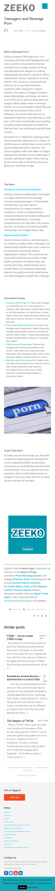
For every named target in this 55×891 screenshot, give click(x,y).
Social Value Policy (10, 835)
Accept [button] (22, 887)
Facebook (12, 600)
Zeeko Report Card (18, 586)
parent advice (41, 609)
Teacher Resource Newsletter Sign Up (17, 847)
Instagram (27, 600)
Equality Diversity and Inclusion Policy (17, 825)
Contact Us (8, 815)
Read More (32, 887)
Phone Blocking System (28, 575)
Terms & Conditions (11, 841)
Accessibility (8, 838)
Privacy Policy (9, 822)
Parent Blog (17, 609)
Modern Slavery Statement (13, 828)
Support (7, 819)
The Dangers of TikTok (26, 775)
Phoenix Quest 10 (23, 579)
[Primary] (45, 6)
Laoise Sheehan (39, 31)
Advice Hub (8, 844)
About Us (7, 812)
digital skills (30, 609)
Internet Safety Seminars (26, 582)
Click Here (14, 797)
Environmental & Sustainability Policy (17, 831)
